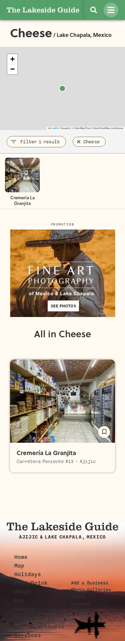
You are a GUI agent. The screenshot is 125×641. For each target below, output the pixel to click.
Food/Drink (31, 583)
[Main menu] (111, 10)
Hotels (24, 609)
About (77, 596)
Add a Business (89, 582)
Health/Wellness (39, 627)
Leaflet (55, 128)
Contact (80, 603)
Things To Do (34, 618)
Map (19, 566)
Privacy (80, 610)
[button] (12, 59)
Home (21, 557)
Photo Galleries (91, 589)
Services (27, 635)
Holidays (27, 574)
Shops (22, 592)
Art (19, 601)
